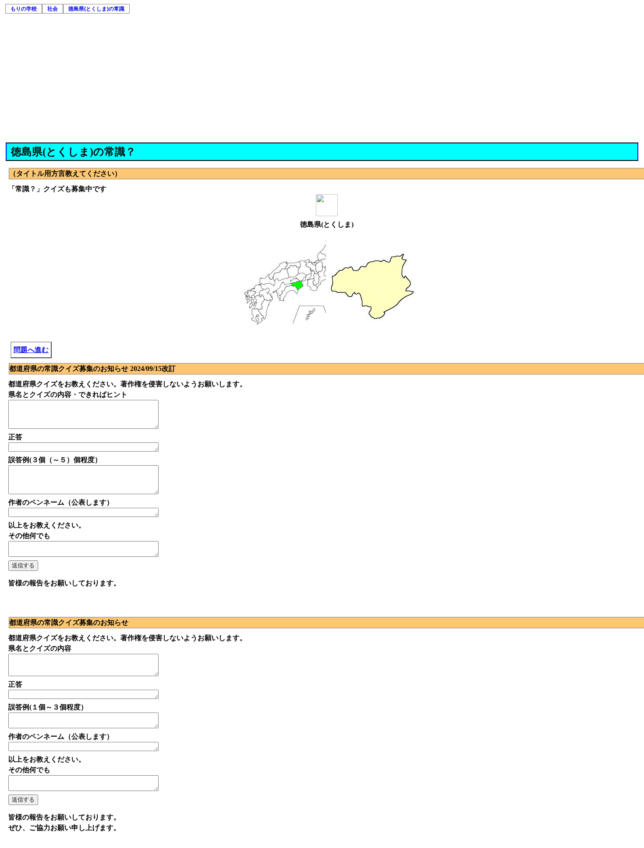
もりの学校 (24, 9)
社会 (52, 9)
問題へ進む (31, 349)
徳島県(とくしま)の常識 (96, 9)
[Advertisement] (322, 76)
